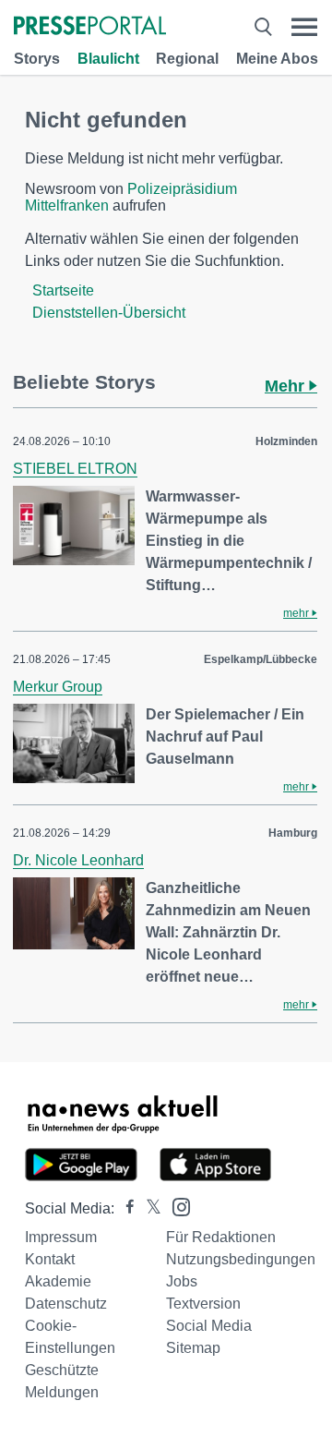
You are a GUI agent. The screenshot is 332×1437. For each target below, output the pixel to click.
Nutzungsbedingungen (240, 1259)
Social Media (209, 1326)
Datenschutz (66, 1303)
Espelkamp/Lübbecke (260, 659)
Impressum (61, 1237)
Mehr (287, 386)
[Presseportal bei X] (148, 1208)
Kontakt (50, 1259)
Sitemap (193, 1348)
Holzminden (286, 441)
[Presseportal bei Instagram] (175, 1206)
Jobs (181, 1281)
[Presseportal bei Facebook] (124, 1208)
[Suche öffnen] (263, 27)
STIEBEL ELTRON (75, 469)
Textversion (203, 1303)
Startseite (63, 290)
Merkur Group (57, 686)
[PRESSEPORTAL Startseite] (90, 27)
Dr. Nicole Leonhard (78, 860)
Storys (37, 58)
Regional (187, 58)
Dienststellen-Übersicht (108, 312)
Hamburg (292, 833)
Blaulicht (108, 58)
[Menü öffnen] (304, 27)
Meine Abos (277, 58)
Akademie (58, 1281)
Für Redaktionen (221, 1237)
